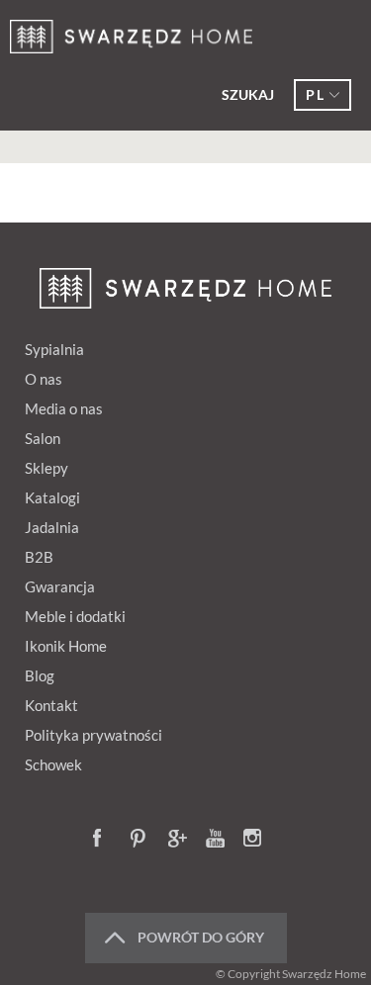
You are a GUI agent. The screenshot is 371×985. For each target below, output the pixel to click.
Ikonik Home (66, 646)
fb (103, 840)
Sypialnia (54, 349)
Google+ (178, 840)
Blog (39, 675)
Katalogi (52, 497)
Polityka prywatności (93, 735)
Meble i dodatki (75, 616)
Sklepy (46, 468)
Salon (42, 438)
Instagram (253, 840)
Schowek (53, 764)
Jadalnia (52, 527)
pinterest (140, 840)
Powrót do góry (201, 937)
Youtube (216, 840)
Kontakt (51, 705)
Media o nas (64, 408)
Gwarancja (60, 586)
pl (315, 94)
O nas (43, 379)
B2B (39, 557)
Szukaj (248, 94)
